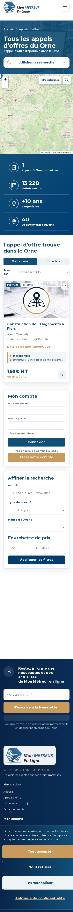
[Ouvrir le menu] (65, 7)
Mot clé (13, 485)
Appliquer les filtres (36, 560)
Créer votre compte (36, 457)
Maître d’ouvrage (20, 519)
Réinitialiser (51, 80)
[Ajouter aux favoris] (64, 286)
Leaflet (47, 152)
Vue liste (54, 261)
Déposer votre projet (17, 803)
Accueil (9, 29)
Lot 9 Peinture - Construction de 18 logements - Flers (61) (36, 359)
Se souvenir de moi (23, 433)
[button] (5, 79)
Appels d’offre (12, 797)
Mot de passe (17, 418)
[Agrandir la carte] (67, 80)
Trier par (7, 272)
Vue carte (21, 261)
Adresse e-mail (18, 403)
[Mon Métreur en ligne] (22, 7)
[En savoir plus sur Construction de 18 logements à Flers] (62, 375)
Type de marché (19, 502)
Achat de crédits (14, 809)
